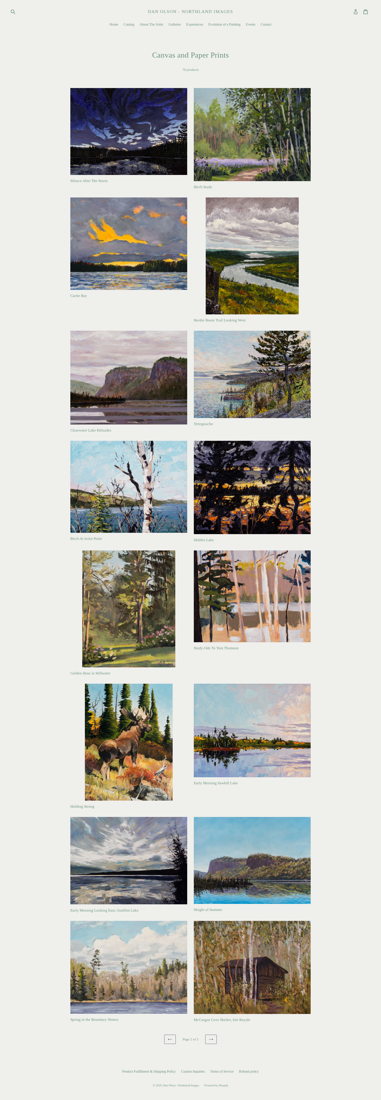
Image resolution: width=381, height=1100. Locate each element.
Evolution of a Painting (224, 24)
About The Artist (151, 24)
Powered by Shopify (216, 1085)
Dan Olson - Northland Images (190, 11)
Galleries (174, 24)
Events (250, 24)
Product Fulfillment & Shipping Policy (149, 1071)
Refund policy (249, 1071)
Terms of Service (222, 1071)
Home (114, 24)
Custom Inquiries (193, 1071)
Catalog (128, 24)
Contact (266, 24)
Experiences (194, 24)
